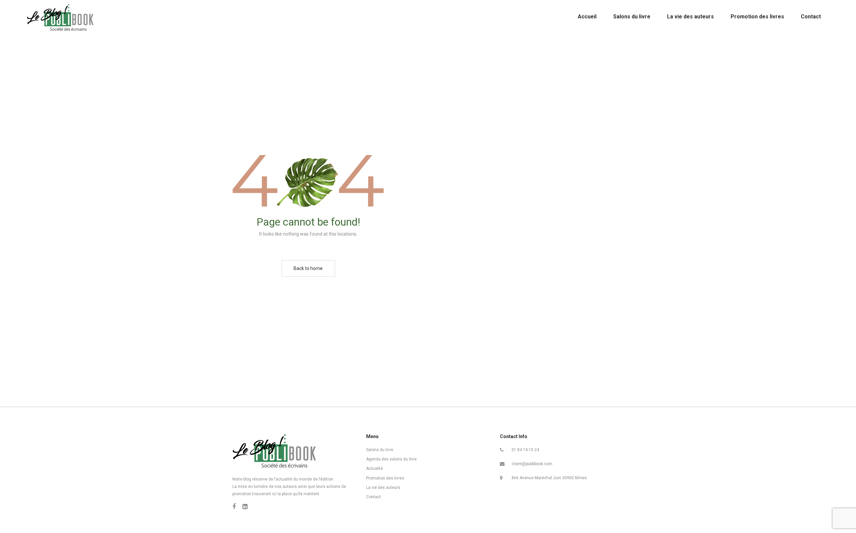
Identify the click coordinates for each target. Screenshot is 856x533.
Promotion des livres (385, 478)
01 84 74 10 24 (525, 449)
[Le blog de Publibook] (60, 16)
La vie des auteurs (383, 487)
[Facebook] (234, 506)
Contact (373, 497)
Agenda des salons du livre (391, 459)
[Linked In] (244, 506)
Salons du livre (379, 449)
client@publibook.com (532, 463)
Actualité (374, 468)
